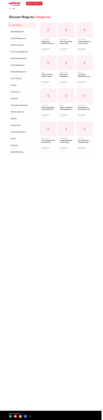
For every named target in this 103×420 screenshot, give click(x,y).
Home (10, 8)
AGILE (43, 72)
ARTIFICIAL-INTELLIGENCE (82, 72)
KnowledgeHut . (46, 48)
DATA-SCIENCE (46, 39)
